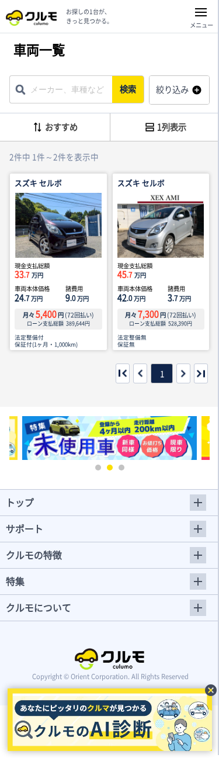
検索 (128, 88)
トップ (20, 502)
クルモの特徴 (34, 555)
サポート (24, 528)
